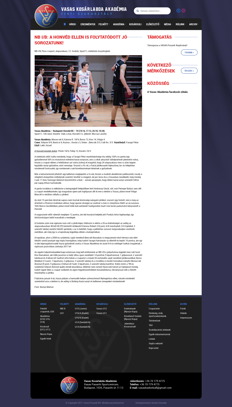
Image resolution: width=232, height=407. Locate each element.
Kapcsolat (154, 348)
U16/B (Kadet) (82, 317)
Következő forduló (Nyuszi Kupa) (132, 318)
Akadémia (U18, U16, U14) (45, 319)
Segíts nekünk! (156, 343)
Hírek (73, 24)
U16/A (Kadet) (82, 313)
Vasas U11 (101, 313)
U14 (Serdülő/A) (82, 322)
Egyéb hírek (45, 338)
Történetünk (154, 320)
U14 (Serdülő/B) (82, 326)
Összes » (189, 70)
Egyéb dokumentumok (159, 334)
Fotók (183, 308)
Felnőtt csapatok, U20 (47, 310)
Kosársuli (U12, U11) (45, 328)
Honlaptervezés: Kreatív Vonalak (151, 402)
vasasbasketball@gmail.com (155, 387)
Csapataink (154, 308)
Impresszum (186, 317)
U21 (62, 313)
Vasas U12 (101, 308)
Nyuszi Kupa (46, 334)
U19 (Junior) (81, 308)
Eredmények (88, 24)
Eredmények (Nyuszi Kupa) (130, 310)
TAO (151, 325)
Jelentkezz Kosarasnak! (130, 325)
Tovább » (189, 52)
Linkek (152, 338)
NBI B (62, 308)
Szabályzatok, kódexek (160, 329)
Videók (183, 313)
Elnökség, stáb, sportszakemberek (157, 315)
